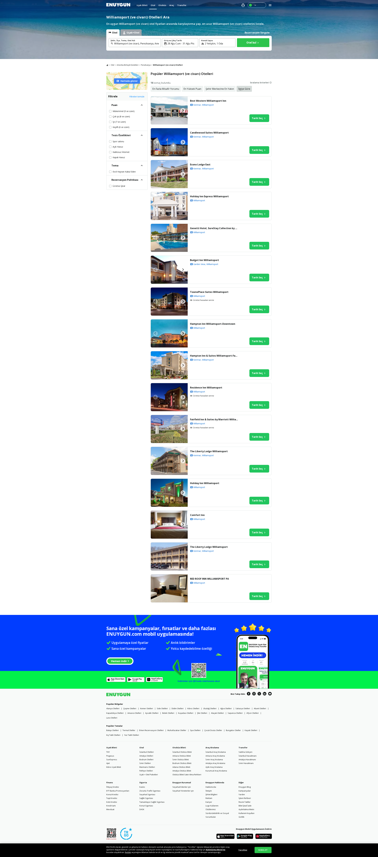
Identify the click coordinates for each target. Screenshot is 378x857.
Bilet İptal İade (245, 805)
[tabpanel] (189, 43)
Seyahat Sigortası (147, 794)
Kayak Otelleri (251, 730)
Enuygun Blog (245, 787)
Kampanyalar (245, 790)
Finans (109, 782)
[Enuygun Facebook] (248, 694)
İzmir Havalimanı (246, 763)
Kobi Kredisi (111, 802)
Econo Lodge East (200, 164)
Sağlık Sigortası (146, 798)
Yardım (242, 794)
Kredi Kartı (111, 805)
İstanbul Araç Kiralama (216, 752)
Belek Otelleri (168, 713)
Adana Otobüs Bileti (181, 767)
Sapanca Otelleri (235, 713)
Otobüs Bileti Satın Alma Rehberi (186, 774)
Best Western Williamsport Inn (208, 100)
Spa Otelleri (195, 730)
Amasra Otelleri (134, 713)
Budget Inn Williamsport (204, 260)
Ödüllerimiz (211, 809)
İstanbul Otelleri (146, 752)
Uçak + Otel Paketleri (148, 774)
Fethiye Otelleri (146, 770)
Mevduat (110, 809)
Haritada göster (129, 81)
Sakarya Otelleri (243, 708)
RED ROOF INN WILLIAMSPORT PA (209, 578)
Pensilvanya (146, 65)
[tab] (113, 32)
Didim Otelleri (178, 708)
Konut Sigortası (146, 805)
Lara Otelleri (111, 717)
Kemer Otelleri (146, 708)
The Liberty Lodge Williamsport (209, 451)
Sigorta (143, 782)
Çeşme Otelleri (129, 708)
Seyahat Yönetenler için (183, 790)
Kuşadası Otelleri (185, 713)
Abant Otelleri (260, 708)
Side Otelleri (162, 708)
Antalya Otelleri (146, 755)
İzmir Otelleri (145, 763)
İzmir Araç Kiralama (214, 759)
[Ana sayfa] (107, 65)
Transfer (243, 747)
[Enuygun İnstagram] (254, 694)
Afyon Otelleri (252, 713)
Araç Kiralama (212, 747)
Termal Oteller (129, 730)
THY (108, 752)
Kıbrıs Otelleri (193, 708)
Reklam (209, 798)
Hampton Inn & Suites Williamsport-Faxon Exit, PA (214, 355)
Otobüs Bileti (179, 747)
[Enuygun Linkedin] (264, 694)
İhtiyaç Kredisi (112, 787)
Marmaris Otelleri (147, 767)
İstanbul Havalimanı (247, 755)
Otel (112, 65)
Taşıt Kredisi (111, 798)
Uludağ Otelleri (209, 708)
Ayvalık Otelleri (151, 713)
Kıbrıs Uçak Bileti (113, 767)
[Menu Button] (257, 5)
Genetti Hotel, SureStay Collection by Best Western (214, 228)
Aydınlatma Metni (246, 809)
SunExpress (111, 759)
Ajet (108, 763)
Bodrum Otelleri (146, 759)
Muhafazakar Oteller (176, 730)
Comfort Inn (197, 515)
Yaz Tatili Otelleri (131, 735)
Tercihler (242, 850)
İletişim (209, 790)
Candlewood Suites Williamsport (209, 132)
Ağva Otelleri (226, 708)
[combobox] (136, 43)
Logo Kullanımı (212, 805)
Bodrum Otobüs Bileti (181, 763)
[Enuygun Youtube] (270, 694)
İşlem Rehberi (245, 798)
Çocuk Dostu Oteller (213, 730)
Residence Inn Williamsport (206, 387)
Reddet (128, 852)
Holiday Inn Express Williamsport (209, 196)
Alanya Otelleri (112, 708)
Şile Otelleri (202, 713)
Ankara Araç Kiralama (215, 755)
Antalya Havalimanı (247, 759)
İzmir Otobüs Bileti (180, 759)
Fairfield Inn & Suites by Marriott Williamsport (214, 419)
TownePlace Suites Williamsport (209, 292)
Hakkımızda (211, 787)
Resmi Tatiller (245, 802)
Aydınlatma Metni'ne (215, 849)
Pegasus (110, 755)
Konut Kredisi (112, 794)
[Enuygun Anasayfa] (118, 5)
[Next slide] (183, 110)
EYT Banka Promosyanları (117, 790)
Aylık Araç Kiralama (214, 767)
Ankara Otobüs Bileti (181, 755)
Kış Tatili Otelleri (113, 735)
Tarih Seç (257, 118)
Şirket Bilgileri (211, 794)
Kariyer (209, 802)
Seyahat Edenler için (181, 787)
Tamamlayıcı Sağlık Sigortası (151, 802)
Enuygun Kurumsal (181, 782)
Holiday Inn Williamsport (204, 483)
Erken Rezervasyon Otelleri (151, 730)
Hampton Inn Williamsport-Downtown (212, 323)
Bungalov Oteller (233, 730)
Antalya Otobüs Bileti (181, 770)
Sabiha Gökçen (245, 752)
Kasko (142, 787)
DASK (141, 809)
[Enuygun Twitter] (259, 694)
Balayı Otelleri (112, 730)
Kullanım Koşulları (246, 813)
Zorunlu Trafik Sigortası (149, 790)
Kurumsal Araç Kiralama (216, 770)
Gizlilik (241, 817)
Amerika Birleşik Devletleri (128, 65)
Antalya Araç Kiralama (215, 763)
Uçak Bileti (111, 747)
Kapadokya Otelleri (115, 713)
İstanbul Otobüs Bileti (182, 752)
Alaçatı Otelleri (217, 713)
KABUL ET (263, 850)
